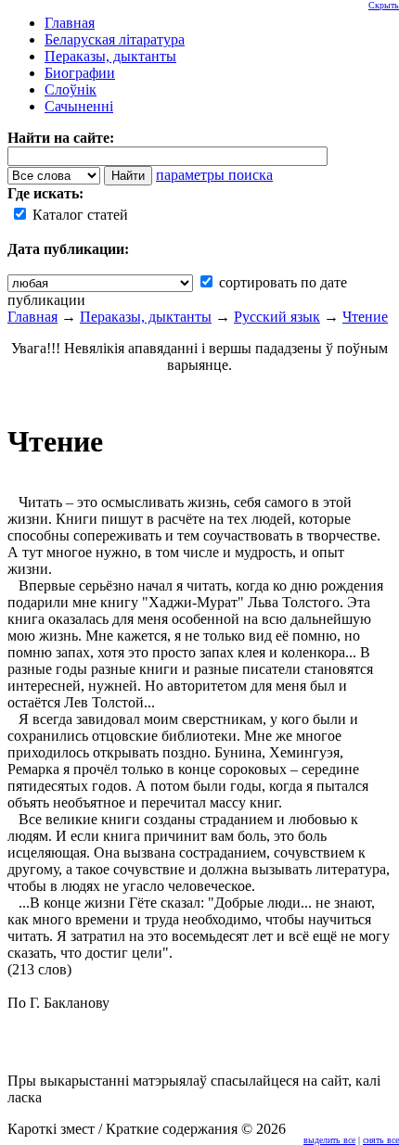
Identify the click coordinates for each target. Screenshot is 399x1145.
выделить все (329, 1140)
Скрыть (383, 5)
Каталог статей (78, 215)
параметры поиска (214, 175)
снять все (381, 1140)
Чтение (365, 316)
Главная (32, 316)
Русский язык (277, 316)
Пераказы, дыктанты (146, 316)
